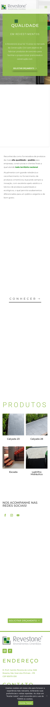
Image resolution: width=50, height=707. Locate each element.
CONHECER (23, 298)
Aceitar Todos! (25, 703)
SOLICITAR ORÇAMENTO (23, 68)
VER (8, 386)
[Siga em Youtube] (18, 515)
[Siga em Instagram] (11, 515)
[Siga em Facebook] (5, 515)
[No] (46, 695)
